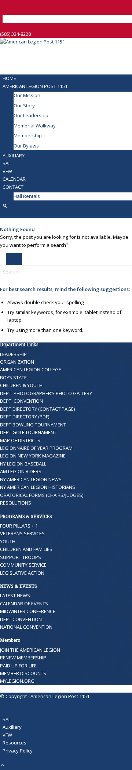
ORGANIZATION (17, 362)
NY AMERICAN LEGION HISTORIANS (37, 487)
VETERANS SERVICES (22, 533)
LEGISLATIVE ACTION (22, 573)
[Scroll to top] (3, 765)
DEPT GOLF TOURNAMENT (28, 432)
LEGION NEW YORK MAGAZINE (33, 455)
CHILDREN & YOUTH (21, 385)
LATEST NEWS (15, 595)
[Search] (5, 206)
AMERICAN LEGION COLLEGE (30, 369)
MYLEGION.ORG (17, 681)
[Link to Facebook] (4, 3)
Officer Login (18, 18)
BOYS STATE (13, 377)
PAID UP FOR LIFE (18, 665)
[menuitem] (67, 19)
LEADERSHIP (13, 354)
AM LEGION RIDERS (20, 471)
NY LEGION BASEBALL (23, 463)
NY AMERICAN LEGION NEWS (31, 479)
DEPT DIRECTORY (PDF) (24, 416)
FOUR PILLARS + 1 (19, 525)
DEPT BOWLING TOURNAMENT (33, 424)
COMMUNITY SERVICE (23, 565)
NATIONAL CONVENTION (26, 627)
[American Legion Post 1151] (55, 41)
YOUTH (7, 541)
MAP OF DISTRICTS (20, 440)
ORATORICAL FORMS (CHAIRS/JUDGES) (41, 495)
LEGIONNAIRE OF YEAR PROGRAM (36, 448)
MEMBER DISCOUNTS (23, 673)
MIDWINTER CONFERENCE (27, 611)
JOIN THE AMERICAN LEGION (30, 650)
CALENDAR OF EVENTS (24, 603)
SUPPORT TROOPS (20, 557)
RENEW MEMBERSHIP (23, 657)
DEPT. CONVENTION (21, 401)
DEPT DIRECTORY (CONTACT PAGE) (37, 409)
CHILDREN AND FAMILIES (26, 549)
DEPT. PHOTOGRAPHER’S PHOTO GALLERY (46, 393)
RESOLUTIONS (15, 502)
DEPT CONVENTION (21, 619)
